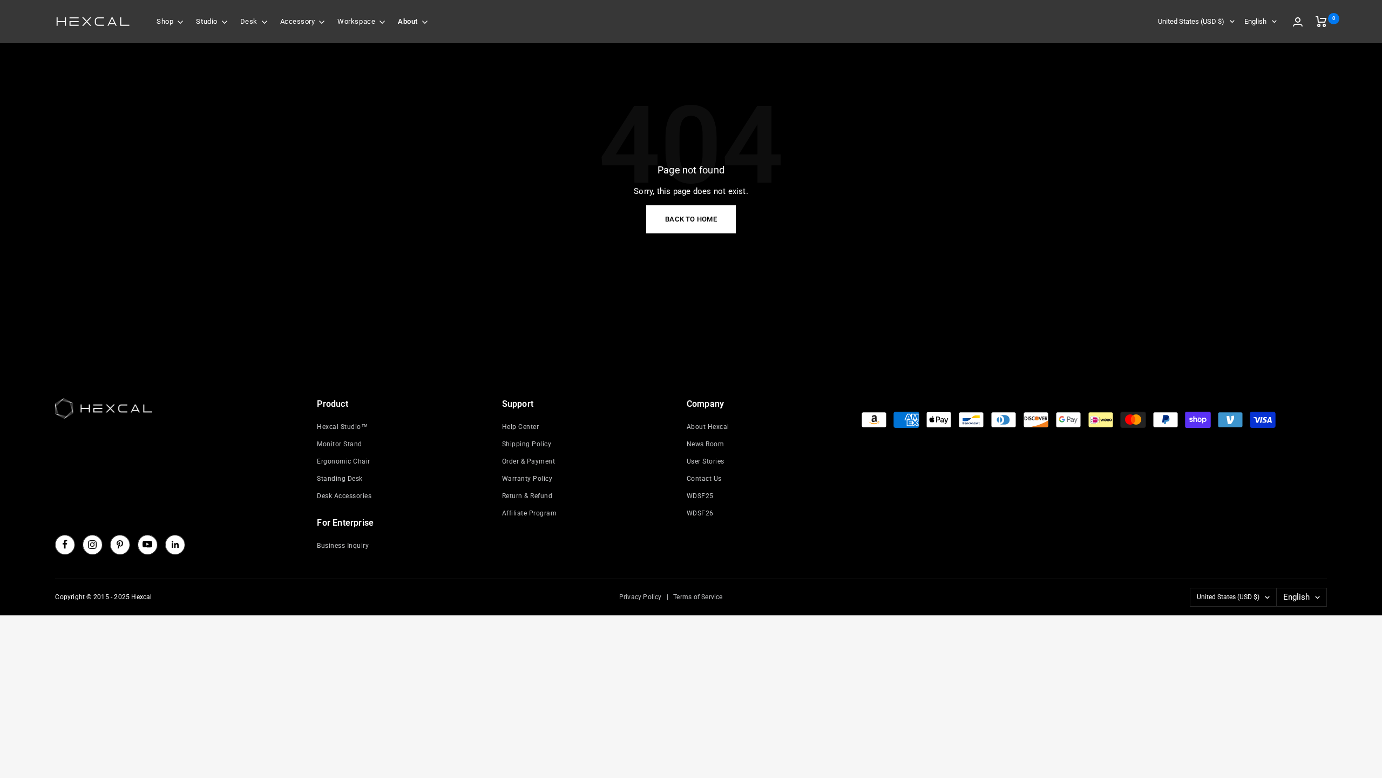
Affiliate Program (529, 513)
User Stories (705, 461)
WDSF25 (700, 496)
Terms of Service (697, 597)
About (408, 21)
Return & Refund (527, 496)
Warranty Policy (527, 478)
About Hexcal (708, 427)
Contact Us (704, 478)
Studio (206, 21)
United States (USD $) (1191, 21)
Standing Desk (340, 478)
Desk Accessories (344, 496)
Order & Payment (528, 461)
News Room (705, 444)
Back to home (691, 219)
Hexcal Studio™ (342, 427)
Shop (165, 21)
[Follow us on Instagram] (92, 544)
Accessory (297, 21)
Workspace (356, 21)
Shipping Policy (527, 444)
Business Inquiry (343, 545)
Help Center (520, 427)
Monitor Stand (339, 444)
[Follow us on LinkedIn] (175, 544)
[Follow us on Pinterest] (120, 544)
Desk (249, 21)
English (1255, 21)
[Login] (1298, 21)
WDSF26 (700, 513)
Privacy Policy (640, 597)
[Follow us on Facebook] (64, 544)
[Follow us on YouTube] (147, 544)
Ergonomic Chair (343, 461)
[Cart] (1321, 21)
